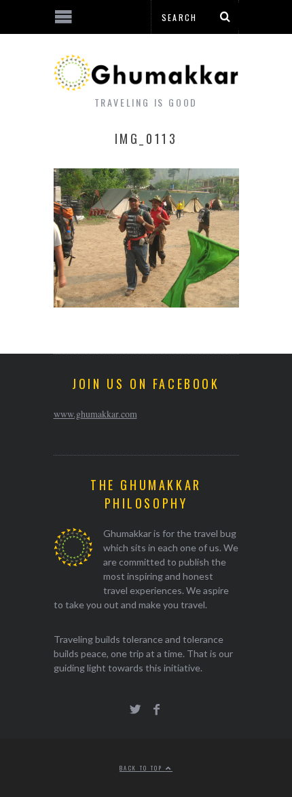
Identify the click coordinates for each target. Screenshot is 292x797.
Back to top (143, 768)
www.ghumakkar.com (95, 413)
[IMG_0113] (146, 303)
